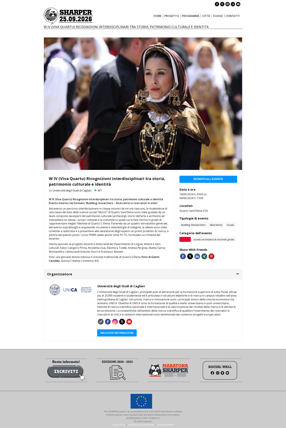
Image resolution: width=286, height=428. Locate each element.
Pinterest (211, 256)
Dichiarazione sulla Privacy (141, 424)
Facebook (183, 256)
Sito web (101, 322)
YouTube (129, 322)
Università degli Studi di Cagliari (72, 190)
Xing (204, 256)
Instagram (115, 322)
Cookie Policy (118, 424)
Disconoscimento (165, 424)
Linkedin (197, 256)
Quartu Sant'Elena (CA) (193, 211)
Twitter (190, 256)
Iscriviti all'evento (208, 179)
